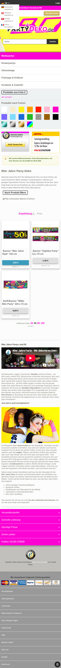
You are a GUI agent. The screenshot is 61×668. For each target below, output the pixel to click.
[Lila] (4, 117)
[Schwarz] (55, 117)
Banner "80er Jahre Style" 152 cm (13, 252)
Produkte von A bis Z (14, 92)
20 (31, 323)
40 (35, 323)
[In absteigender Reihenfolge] (34, 214)
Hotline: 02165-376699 (13, 541)
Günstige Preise (9, 527)
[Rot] (38, 109)
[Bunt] (30, 124)
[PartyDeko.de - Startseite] (30, 27)
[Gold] (21, 124)
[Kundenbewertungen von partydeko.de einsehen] (15, 133)
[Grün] (30, 117)
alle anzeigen (6, 97)
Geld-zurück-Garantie (39, 562)
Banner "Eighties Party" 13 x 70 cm (45, 252)
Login (58, 3)
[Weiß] (4, 109)
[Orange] (30, 109)
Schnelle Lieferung (10, 520)
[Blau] (21, 117)
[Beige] (13, 109)
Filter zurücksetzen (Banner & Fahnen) (20, 199)
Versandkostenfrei (10, 512)
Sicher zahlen (8, 534)
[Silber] (13, 124)
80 (38, 323)
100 (43, 323)
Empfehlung (25, 213)
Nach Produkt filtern (15, 192)
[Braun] (47, 117)
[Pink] (55, 109)
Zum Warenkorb (51, 13)
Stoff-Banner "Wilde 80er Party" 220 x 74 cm (14, 302)
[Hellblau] (13, 117)
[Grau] (38, 117)
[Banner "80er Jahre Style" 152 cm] (15, 234)
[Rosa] (47, 109)
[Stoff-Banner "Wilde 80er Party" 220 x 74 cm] (15, 284)
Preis (39, 213)
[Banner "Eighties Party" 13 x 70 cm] (45, 234)
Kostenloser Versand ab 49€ (30, 8)
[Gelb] (21, 109)
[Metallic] (4, 124)
